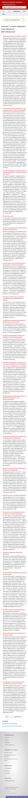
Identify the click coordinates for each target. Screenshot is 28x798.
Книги (6, 740)
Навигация (17, 11)
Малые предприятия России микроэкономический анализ (14, 633)
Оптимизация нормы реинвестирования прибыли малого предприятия (14, 321)
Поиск (8, 773)
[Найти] (25, 7)
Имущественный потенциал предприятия (14, 495)
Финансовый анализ (12, 2)
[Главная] (9, 11)
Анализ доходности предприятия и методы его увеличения (15, 573)
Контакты (7, 770)
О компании (7, 768)
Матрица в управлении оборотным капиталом (12, 553)
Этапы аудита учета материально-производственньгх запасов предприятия (14, 512)
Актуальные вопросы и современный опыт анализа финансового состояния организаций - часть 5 (15, 172)
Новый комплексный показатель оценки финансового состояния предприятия (14, 264)
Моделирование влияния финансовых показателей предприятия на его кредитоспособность (14, 397)
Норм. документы (10, 745)
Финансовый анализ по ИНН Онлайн (11, 726)
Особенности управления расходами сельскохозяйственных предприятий (14, 437)
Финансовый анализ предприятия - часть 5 (15, 36)
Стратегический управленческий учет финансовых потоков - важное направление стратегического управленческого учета (14, 110)
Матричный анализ (8, 216)
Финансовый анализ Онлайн (9, 723)
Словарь (7, 742)
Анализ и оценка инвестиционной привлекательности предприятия (15, 228)
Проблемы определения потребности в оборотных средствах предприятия (13, 336)
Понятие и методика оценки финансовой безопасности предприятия (14, 469)
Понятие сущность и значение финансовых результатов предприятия (14, 610)
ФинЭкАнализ (8, 752)
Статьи (7, 737)
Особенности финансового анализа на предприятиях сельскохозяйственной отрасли (13, 298)
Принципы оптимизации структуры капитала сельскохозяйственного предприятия (14, 363)
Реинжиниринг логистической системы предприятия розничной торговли (14, 682)
